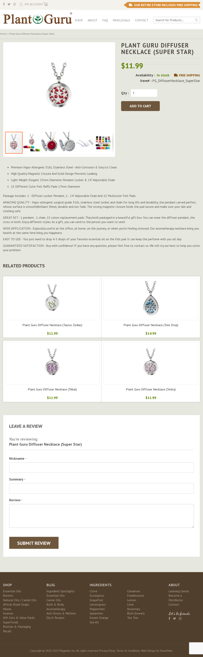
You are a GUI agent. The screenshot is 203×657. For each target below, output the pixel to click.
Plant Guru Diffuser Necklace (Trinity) (151, 389)
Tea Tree (132, 618)
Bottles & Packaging (17, 627)
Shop (79, 20)
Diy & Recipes (55, 618)
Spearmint (96, 613)
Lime (130, 604)
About (93, 20)
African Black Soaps (16, 604)
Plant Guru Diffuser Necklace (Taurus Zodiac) (52, 325)
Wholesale (121, 20)
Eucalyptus (97, 595)
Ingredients (100, 585)
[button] (32, 142)
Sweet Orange (99, 618)
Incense (8, 613)
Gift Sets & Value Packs (19, 618)
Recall (7, 631)
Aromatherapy (55, 609)
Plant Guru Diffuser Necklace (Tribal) (52, 389)
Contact (141, 20)
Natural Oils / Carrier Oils (19, 600)
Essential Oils (12, 591)
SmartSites (166, 650)
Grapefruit (96, 600)
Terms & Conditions (128, 650)
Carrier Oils (53, 600)
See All (94, 622)
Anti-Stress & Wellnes (61, 613)
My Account (34, 4)
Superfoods (10, 622)
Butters (8, 595)
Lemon (131, 600)
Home (3, 33)
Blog (50, 585)
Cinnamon (133, 591)
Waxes (7, 609)
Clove (93, 591)
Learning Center (179, 591)
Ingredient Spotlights (60, 591)
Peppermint (97, 609)
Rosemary (133, 609)
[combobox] (176, 20)
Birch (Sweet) (136, 613)
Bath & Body (55, 604)
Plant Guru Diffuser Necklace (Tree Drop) (151, 325)
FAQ (105, 20)
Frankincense (135, 595)
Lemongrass (98, 604)
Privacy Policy (107, 650)
